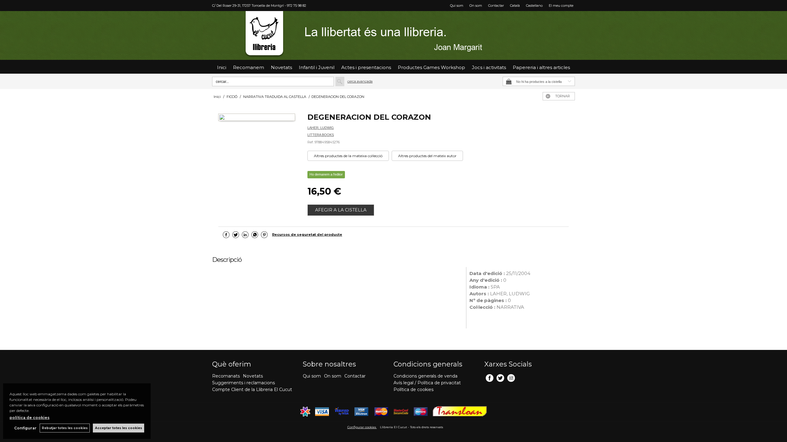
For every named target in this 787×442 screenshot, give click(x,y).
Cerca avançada (360, 81)
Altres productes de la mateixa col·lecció (348, 155)
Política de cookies (413, 389)
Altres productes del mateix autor (427, 155)
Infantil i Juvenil (316, 67)
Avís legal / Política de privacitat (427, 383)
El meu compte (561, 5)
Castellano (534, 5)
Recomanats (226, 376)
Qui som (456, 5)
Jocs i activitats (489, 67)
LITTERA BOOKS (320, 135)
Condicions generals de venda (425, 376)
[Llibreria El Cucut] (393, 35)
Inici (221, 67)
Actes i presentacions (366, 67)
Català (515, 5)
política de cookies (29, 417)
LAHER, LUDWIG (320, 128)
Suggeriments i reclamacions (243, 383)
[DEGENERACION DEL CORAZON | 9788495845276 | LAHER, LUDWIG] (256, 118)
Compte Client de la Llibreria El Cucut (252, 389)
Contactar (496, 5)
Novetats (253, 376)
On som (475, 5)
